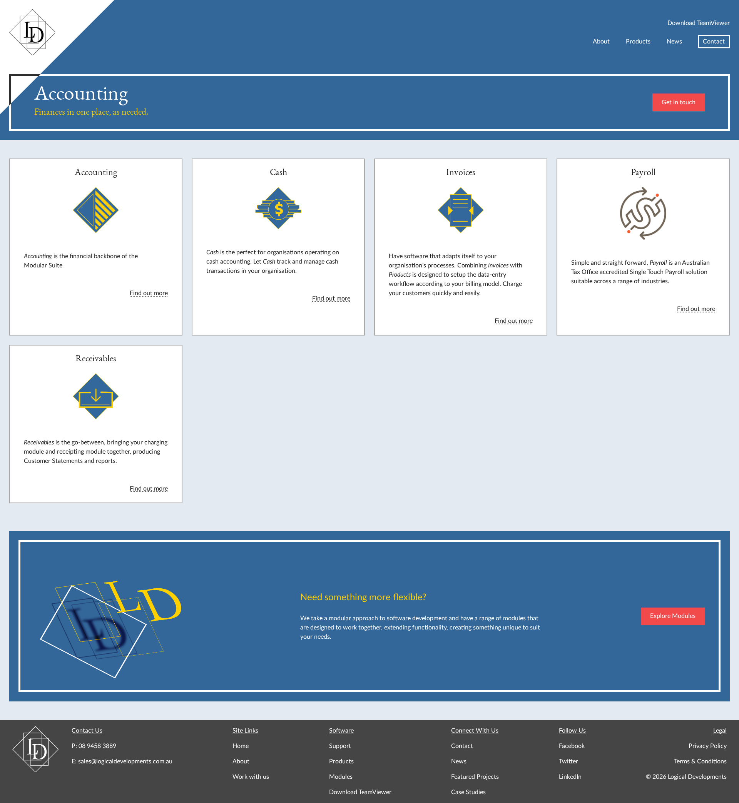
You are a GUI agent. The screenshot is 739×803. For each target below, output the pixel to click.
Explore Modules (673, 616)
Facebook (572, 746)
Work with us (250, 777)
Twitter (568, 761)
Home (240, 746)
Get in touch (679, 102)
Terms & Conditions (700, 761)
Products (638, 41)
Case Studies (468, 792)
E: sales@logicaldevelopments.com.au (122, 761)
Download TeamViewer (698, 23)
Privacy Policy (708, 746)
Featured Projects (475, 777)
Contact (714, 41)
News (674, 41)
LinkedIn (570, 777)
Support (340, 746)
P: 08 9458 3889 (94, 746)
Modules (341, 777)
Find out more (149, 293)
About (601, 41)
